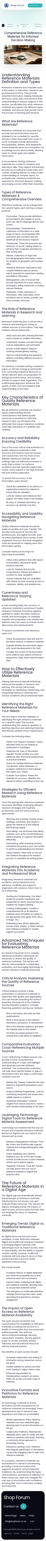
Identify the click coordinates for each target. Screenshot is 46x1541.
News (22, 1515)
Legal (31, 1533)
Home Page (11, 1515)
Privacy (16, 1533)
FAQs (31, 1515)
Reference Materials (38, 25)
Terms (24, 1533)
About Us (8, 1533)
